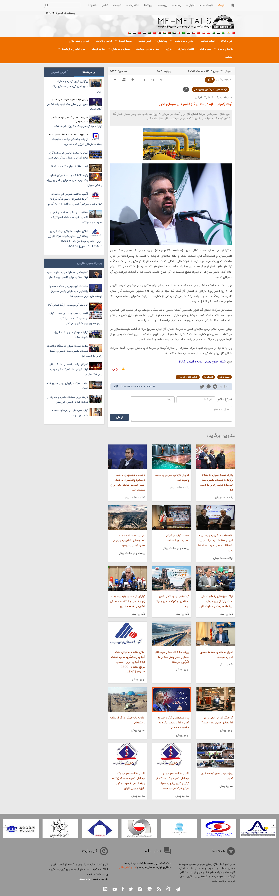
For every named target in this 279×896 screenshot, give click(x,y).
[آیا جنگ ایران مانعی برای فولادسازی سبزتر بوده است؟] (215, 699)
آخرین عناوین (59, 72)
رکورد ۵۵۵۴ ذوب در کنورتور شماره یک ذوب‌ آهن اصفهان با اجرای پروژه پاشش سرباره (74, 180)
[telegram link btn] (178, 889)
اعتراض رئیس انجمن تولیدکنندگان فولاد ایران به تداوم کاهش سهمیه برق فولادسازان (75, 369)
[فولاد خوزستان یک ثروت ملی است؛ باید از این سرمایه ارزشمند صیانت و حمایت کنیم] (215, 578)
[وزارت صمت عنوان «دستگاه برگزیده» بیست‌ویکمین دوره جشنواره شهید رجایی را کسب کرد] (215, 456)
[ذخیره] (160, 80)
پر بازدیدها (88, 72)
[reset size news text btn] (124, 80)
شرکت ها (208, 5)
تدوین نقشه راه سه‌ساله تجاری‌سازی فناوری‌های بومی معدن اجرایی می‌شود (128, 540)
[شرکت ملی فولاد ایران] (21, 828)
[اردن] (164, 32)
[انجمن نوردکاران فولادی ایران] (258, 828)
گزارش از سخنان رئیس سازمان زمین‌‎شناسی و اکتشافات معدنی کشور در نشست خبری (127, 601)
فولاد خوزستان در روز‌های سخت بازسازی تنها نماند (70, 413)
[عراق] (188, 32)
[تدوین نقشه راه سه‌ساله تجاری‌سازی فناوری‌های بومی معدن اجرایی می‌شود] (127, 517)
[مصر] (218, 32)
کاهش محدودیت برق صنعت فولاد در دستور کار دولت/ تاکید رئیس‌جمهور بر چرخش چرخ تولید (75, 318)
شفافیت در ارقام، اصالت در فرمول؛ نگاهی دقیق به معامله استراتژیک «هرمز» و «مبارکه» (76, 217)
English (92, 5)
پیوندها (148, 5)
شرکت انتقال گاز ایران (188, 377)
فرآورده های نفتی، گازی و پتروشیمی (210, 89)
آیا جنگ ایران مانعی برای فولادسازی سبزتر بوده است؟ (217, 720)
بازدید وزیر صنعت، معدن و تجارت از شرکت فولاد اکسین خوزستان (68, 399)
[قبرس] (228, 32)
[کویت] (193, 32)
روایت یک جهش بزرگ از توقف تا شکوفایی (127, 720)
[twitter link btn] (131, 889)
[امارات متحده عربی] (129, 32)
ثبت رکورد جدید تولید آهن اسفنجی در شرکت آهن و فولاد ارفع (172, 601)
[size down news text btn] (115, 80)
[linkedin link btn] (105, 889)
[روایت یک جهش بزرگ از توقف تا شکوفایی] (127, 699)
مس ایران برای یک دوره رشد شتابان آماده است (74, 107)
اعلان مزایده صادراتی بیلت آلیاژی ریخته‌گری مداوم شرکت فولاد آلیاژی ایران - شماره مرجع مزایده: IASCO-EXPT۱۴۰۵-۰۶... (128, 662)
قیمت (221, 5)
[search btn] (46, 5)
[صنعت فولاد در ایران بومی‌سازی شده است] (171, 517)
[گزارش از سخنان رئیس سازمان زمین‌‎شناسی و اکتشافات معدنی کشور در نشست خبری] (127, 578)
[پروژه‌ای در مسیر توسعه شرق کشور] (215, 755)
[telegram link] (215, 387)
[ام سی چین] (60, 828)
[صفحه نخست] (233, 5)
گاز (186, 89)
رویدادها (162, 5)
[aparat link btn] (168, 889)
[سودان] (174, 32)
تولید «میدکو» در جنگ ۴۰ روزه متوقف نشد (78, 126)
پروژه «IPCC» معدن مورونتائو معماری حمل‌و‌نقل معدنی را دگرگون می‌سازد (172, 657)
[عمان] (169, 32)
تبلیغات (117, 5)
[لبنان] (203, 32)
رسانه (178, 5)
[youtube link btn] (115, 889)
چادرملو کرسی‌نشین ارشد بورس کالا (68, 305)
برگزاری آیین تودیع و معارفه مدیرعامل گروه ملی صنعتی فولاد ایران (77, 86)
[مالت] (178, 32)
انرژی (210, 79)
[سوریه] (144, 32)
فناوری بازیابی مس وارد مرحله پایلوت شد (172, 477)
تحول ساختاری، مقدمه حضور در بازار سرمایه (216, 654)
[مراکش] (198, 32)
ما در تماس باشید (127, 867)
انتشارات (134, 5)
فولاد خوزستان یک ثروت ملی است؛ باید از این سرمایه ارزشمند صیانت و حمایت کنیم (216, 601)
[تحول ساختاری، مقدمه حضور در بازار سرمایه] (215, 634)
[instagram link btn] (140, 889)
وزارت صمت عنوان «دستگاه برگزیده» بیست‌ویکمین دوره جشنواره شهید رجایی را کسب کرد (216, 482)
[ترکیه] (139, 32)
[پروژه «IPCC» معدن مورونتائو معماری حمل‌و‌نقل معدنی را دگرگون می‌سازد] (171, 634)
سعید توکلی (224, 377)
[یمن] (134, 32)
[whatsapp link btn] (149, 889)
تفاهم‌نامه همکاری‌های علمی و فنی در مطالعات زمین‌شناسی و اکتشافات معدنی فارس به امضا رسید (215, 543)
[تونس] (154, 32)
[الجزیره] (223, 32)
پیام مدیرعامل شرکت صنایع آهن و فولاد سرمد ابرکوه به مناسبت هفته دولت (173, 722)
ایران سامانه (85, 879)
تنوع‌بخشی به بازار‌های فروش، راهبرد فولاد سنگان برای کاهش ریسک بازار (67, 275)
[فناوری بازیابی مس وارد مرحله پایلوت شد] (171, 456)
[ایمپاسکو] (139, 828)
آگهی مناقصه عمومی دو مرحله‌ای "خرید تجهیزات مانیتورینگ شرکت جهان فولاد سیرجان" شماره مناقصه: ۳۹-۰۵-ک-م (75, 199)
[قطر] (159, 32)
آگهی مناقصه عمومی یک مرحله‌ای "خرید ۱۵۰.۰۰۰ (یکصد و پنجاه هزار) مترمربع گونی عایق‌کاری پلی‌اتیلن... (128, 781)
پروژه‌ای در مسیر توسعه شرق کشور (217, 776)
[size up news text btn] (133, 80)
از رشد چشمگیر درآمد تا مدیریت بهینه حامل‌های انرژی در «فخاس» (77, 142)
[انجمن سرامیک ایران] (100, 828)
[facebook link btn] (123, 889)
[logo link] (196, 24)
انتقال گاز (208, 377)
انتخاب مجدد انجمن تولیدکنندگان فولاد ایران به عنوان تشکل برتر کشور (67, 155)
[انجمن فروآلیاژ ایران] (218, 828)
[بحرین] (233, 32)
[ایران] (208, 32)
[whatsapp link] (208, 387)
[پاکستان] (213, 32)
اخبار (192, 5)
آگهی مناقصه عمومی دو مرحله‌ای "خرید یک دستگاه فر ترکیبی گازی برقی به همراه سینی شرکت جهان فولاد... (172, 781)
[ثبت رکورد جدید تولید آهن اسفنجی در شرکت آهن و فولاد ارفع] (171, 578)
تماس (105, 5)
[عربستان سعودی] (149, 32)
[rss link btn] (159, 889)
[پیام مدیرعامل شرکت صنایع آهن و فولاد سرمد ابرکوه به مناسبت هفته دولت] (171, 699)
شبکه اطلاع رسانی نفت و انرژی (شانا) (202, 361)
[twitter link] (202, 387)
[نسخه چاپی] (144, 80)
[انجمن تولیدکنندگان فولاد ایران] (179, 828)
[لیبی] (183, 32)
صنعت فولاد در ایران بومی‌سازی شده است (177, 538)
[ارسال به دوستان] (152, 80)
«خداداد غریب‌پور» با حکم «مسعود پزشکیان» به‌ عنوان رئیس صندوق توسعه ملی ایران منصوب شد (127, 482)
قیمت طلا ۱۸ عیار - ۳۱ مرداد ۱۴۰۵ (69, 166)
